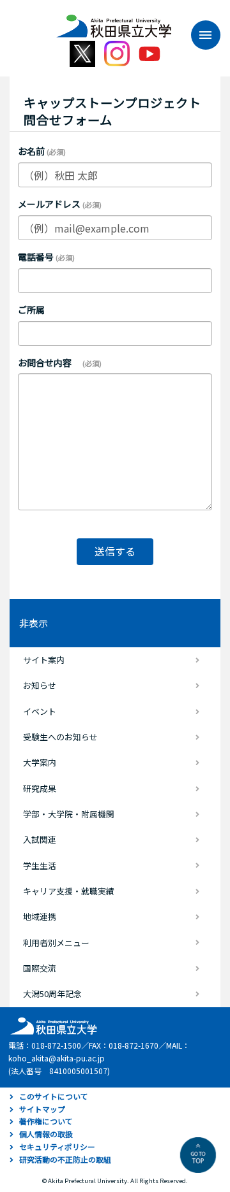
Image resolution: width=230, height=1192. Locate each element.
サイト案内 (44, 660)
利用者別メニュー (56, 943)
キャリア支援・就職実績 (68, 891)
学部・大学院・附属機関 (68, 814)
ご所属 (31, 309)
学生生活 (39, 865)
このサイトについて (53, 1096)
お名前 (31, 151)
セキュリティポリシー (57, 1146)
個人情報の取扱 (46, 1133)
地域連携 (39, 916)
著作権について (46, 1121)
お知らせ (39, 685)
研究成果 (39, 788)
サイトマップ (42, 1108)
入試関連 (39, 839)
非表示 (33, 622)
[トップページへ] (52, 1024)
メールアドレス (49, 203)
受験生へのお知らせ (60, 737)
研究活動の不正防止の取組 (65, 1159)
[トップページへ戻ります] (113, 22)
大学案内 (39, 762)
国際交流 (39, 968)
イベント (39, 711)
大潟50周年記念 (52, 993)
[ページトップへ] (198, 1155)
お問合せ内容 (49, 362)
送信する (115, 551)
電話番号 (36, 256)
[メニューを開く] (199, 35)
